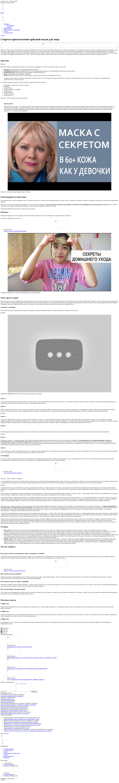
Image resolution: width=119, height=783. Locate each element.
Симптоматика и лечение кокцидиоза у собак (16, 728)
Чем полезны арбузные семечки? (13, 473)
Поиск (2, 12)
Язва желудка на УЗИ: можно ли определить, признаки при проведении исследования (28, 730)
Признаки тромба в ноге (7, 699)
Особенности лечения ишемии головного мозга (14, 710)
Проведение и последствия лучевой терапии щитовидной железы (22, 725)
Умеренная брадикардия (7, 702)
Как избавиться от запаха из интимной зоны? (19, 646)
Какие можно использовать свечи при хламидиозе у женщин (21, 722)
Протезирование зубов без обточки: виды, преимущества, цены (21, 719)
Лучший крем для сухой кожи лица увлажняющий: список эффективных (27, 668)
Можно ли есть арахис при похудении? (15, 570)
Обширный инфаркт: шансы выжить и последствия (15, 713)
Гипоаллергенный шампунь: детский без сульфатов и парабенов (18, 704)
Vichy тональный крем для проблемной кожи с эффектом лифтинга (25, 679)
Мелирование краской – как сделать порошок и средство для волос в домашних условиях (32, 657)
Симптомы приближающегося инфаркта (12, 696)
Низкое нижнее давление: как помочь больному (14, 707)
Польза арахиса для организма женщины (15, 231)
